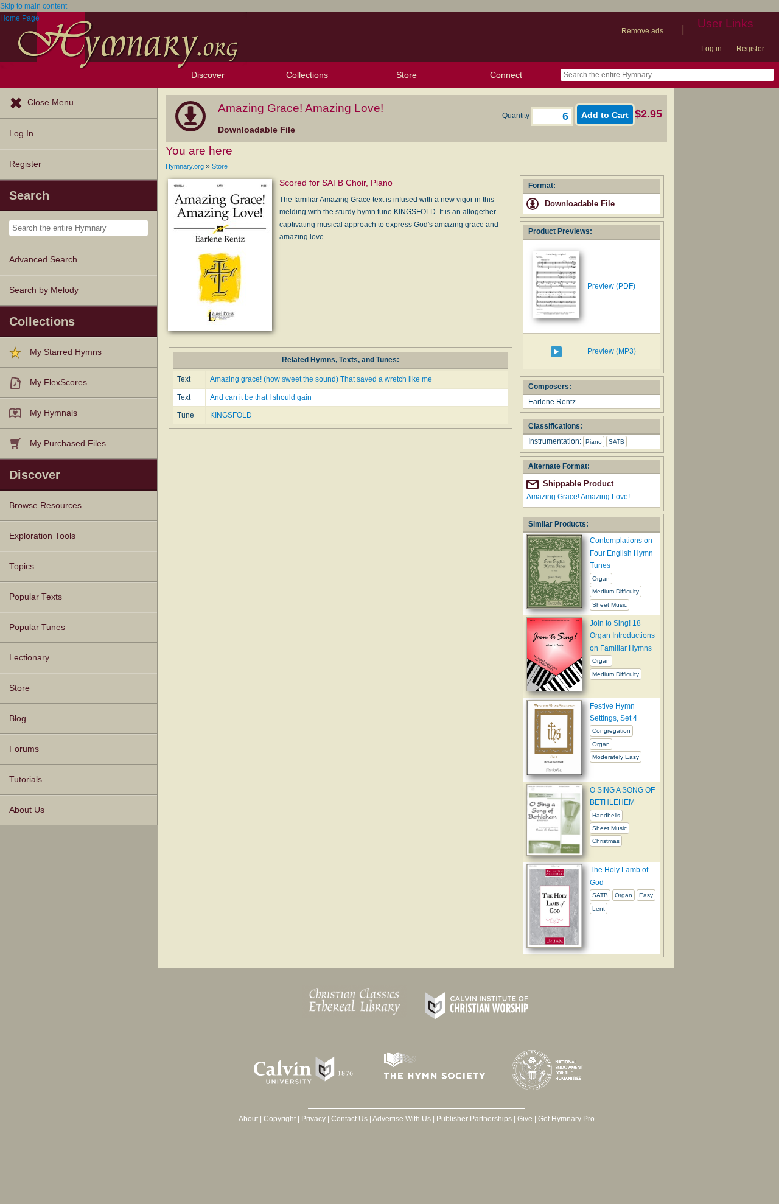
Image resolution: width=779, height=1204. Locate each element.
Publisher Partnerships (474, 1119)
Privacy (313, 1119)
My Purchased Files (68, 443)
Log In (21, 133)
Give (525, 1119)
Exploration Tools (42, 536)
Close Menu (50, 102)
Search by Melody (44, 290)
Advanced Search (43, 259)
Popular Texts (35, 596)
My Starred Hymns (66, 352)
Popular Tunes (37, 627)
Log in (711, 48)
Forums (24, 749)
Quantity (516, 115)
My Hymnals (53, 413)
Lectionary (29, 657)
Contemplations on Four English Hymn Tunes (621, 553)
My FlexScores (58, 382)
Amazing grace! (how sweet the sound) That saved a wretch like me (321, 379)
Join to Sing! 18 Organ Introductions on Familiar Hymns (622, 636)
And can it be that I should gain (261, 397)
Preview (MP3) (611, 351)
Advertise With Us (401, 1119)
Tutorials (25, 779)
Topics (21, 566)
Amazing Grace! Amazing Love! (578, 496)
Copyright (280, 1119)
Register (750, 48)
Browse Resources (45, 505)
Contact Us (349, 1119)
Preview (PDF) (611, 286)
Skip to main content (33, 6)
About (248, 1119)
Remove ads (642, 31)
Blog (17, 718)
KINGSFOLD (231, 415)
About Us (26, 809)
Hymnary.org (185, 166)
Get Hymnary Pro (566, 1119)
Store (406, 75)
